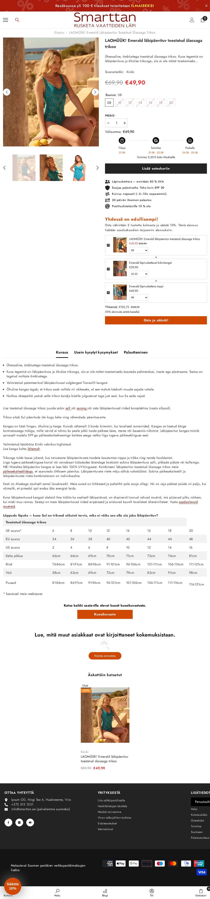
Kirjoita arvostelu (105, 655)
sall (68, 408)
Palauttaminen (136, 352)
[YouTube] (30, 822)
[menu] (5, 19)
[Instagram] (19, 822)
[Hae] (17, 19)
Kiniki (130, 72)
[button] (6, 92)
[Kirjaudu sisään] (192, 20)
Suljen (206, 5)
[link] (57, 892)
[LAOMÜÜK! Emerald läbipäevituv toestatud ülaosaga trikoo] (105, 715)
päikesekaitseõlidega (18, 471)
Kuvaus (62, 352)
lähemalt (34, 448)
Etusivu (59, 32)
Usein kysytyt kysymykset (96, 352)
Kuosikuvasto (105, 614)
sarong (82, 408)
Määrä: (110, 115)
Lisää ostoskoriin (156, 168)
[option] (51, 92)
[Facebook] (8, 822)
